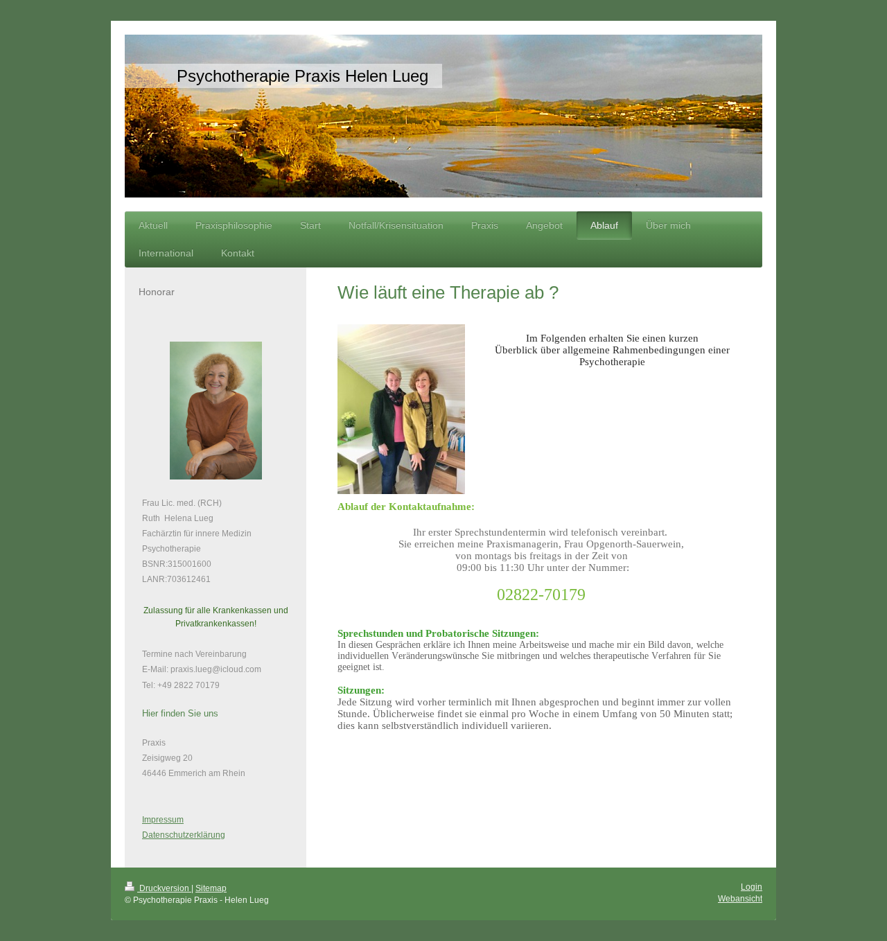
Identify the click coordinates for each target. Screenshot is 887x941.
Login (751, 887)
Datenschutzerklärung (183, 835)
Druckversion (164, 888)
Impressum (163, 820)
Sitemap (211, 888)
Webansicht (740, 899)
